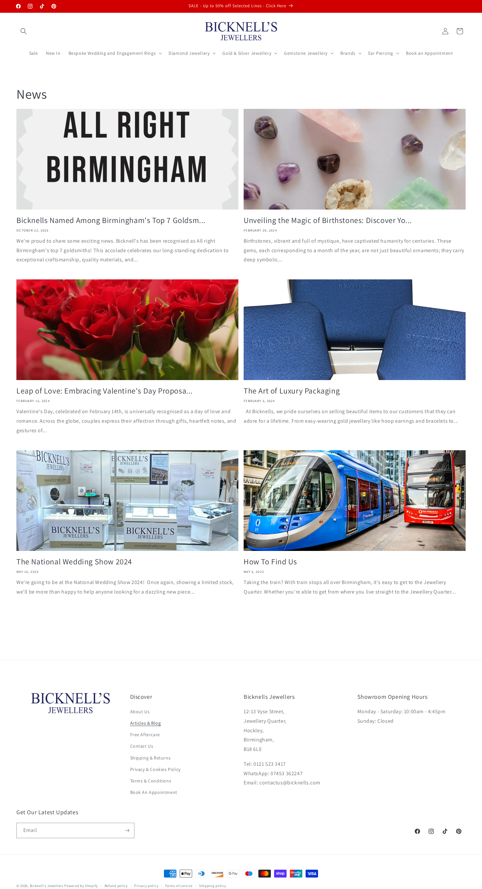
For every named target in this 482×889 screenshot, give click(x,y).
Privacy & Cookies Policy (155, 770)
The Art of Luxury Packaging (292, 391)
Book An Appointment (153, 793)
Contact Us (141, 746)
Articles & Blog (145, 723)
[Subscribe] (127, 830)
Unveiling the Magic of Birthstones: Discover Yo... (328, 220)
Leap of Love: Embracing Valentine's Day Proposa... (104, 391)
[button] (23, 31)
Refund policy (116, 885)
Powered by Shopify (81, 885)
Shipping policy (212, 885)
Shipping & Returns (150, 758)
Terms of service (178, 885)
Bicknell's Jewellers (47, 885)
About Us (140, 712)
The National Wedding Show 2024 (74, 561)
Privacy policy (146, 885)
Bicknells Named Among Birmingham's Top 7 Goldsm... (111, 220)
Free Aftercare (145, 735)
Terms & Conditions (150, 781)
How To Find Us (270, 561)
